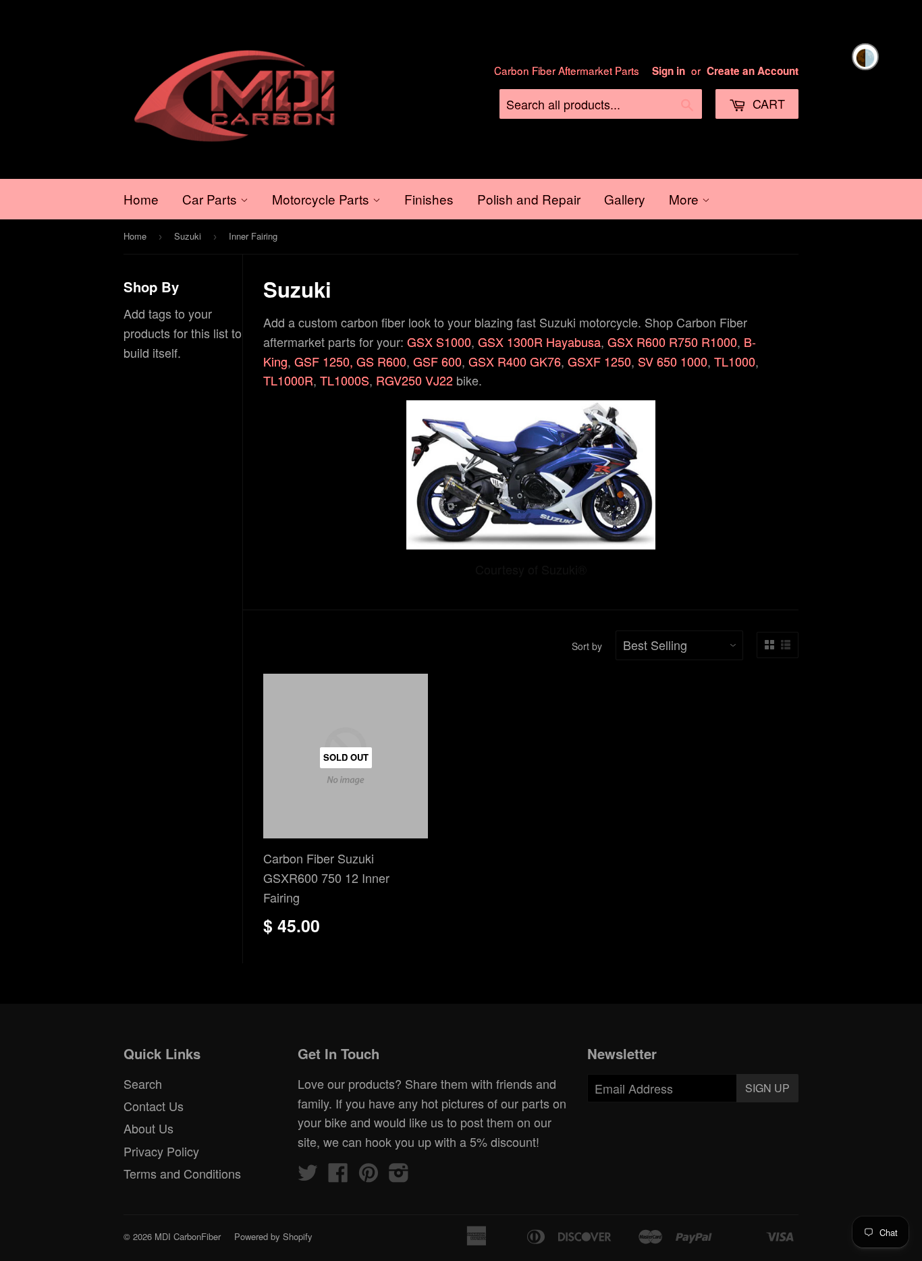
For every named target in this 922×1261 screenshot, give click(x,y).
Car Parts (211, 199)
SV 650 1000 (672, 361)
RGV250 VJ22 (414, 380)
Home (141, 199)
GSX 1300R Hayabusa (539, 341)
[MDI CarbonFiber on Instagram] (399, 1175)
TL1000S (344, 380)
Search (143, 1083)
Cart (767, 103)
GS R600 (381, 361)
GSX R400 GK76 (514, 361)
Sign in (668, 70)
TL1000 (734, 361)
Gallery (624, 199)
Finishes (429, 199)
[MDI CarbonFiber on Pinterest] (368, 1175)
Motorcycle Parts (322, 199)
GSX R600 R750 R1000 (672, 341)
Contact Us (154, 1106)
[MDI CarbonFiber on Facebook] (338, 1175)
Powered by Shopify (273, 1236)
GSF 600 (437, 361)
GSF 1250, (323, 361)
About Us (148, 1128)
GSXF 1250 (599, 361)
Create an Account (752, 70)
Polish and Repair (528, 199)
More (685, 199)
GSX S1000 (439, 341)
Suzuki (187, 236)
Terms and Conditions (182, 1173)
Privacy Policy (161, 1151)
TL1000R (288, 380)
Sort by (587, 646)
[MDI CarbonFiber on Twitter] (308, 1175)
